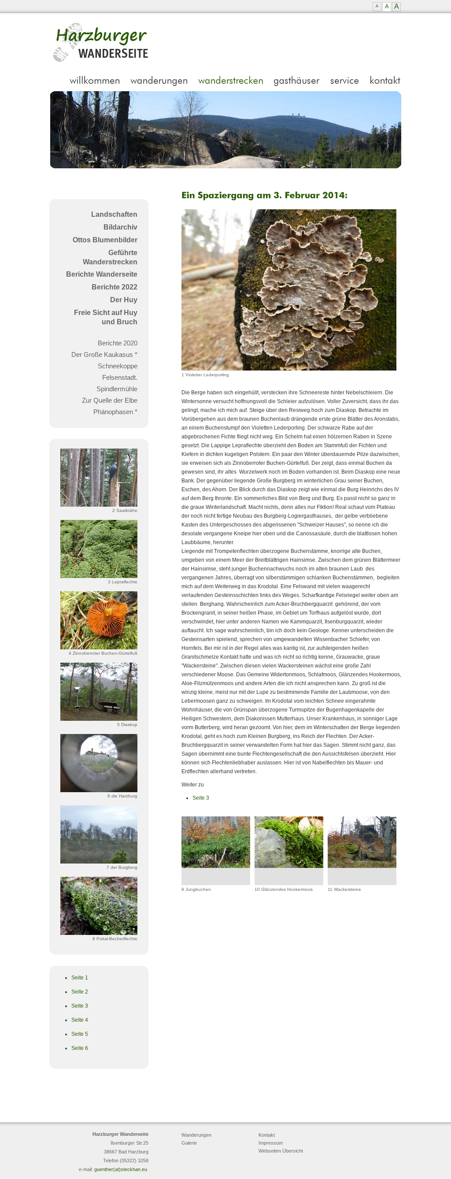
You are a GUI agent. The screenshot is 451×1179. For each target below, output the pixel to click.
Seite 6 (79, 1048)
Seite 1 (79, 978)
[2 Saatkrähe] (98, 505)
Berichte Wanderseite (101, 274)
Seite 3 (79, 1006)
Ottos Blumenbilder (105, 240)
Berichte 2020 (117, 343)
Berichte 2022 (114, 287)
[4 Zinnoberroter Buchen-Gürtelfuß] (98, 648)
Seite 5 (79, 1034)
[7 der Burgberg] (98, 862)
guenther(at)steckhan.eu (120, 1169)
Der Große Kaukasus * (104, 354)
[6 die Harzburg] (98, 790)
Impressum (271, 1143)
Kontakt (267, 1135)
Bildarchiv (120, 227)
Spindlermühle (116, 389)
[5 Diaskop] (98, 719)
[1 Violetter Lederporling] (288, 369)
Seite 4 (79, 1020)
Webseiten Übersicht (281, 1150)
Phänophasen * (115, 411)
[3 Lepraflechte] (98, 576)
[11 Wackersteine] (362, 866)
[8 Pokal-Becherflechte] (98, 933)
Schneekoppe (117, 366)
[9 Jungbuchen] (215, 866)
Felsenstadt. (119, 377)
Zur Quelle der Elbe (109, 400)
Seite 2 (79, 992)
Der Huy (123, 300)
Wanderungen (196, 1135)
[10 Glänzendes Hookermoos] (289, 866)
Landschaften (114, 214)
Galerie (189, 1143)
